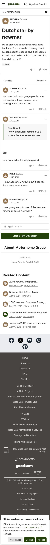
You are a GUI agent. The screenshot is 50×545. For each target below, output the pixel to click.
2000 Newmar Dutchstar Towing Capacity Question (26, 302)
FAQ (25, 374)
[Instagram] (38, 340)
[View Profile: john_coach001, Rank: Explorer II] (5, 283)
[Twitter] (20, 340)
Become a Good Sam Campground (25, 396)
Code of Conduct (25, 386)
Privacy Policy (27, 488)
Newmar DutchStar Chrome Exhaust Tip (24, 292)
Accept (41, 540)
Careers (26, 473)
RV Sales (25, 414)
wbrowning (28, 316)
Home (25, 358)
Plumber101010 (31, 306)
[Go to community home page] (13, 4)
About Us (25, 363)
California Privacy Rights (27, 494)
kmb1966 (26, 296)
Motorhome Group (12, 12)
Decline (29, 540)
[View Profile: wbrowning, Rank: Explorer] (5, 314)
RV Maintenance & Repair (25, 424)
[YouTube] (29, 340)
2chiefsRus (14, 88)
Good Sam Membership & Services (25, 430)
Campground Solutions (25, 435)
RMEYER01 (14, 19)
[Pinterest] (25, 346)
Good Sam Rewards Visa (25, 402)
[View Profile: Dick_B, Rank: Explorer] (5, 175)
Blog (17, 473)
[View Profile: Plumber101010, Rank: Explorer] (5, 304)
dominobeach (29, 327)
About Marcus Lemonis (25, 407)
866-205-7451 (27, 459)
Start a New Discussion (25, 235)
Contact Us (25, 368)
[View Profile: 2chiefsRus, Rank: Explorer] (5, 90)
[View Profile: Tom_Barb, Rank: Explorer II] (5, 119)
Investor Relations (27, 499)
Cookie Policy (32, 527)
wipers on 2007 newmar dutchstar (27, 323)
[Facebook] (11, 340)
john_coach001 (31, 285)
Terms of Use (27, 504)
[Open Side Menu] (4, 4)
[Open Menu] (46, 12)
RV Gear (25, 419)
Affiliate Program (25, 391)
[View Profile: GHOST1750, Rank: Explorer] (5, 201)
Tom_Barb (13, 117)
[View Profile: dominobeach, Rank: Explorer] (5, 324)
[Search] (25, 4)
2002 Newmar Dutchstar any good (28, 312)
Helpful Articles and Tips (25, 442)
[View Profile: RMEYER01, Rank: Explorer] (5, 21)
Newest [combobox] (42, 80)
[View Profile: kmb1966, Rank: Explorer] (5, 293)
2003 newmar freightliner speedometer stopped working (26, 281)
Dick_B (12, 174)
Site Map (25, 379)
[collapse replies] (25, 86)
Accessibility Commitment (28, 510)
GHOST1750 (14, 199)
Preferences (15, 540)
